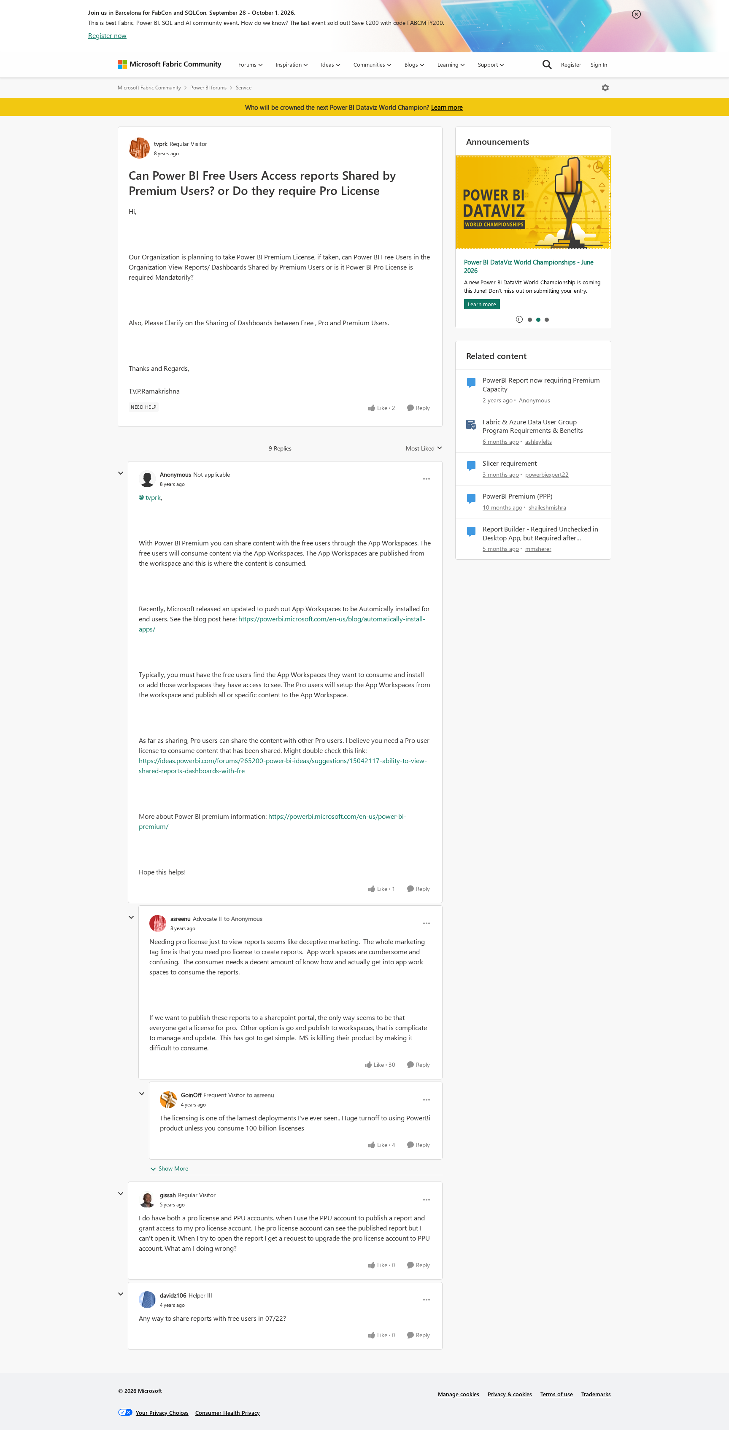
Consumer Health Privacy (227, 1412)
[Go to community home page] (169, 64)
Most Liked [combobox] (424, 448)
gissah (168, 1195)
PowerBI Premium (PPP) (518, 496)
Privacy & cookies (510, 1394)
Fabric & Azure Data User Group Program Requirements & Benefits (533, 426)
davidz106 (173, 1295)
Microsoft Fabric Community (149, 87)
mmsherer (538, 549)
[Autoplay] (519, 319)
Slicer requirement (510, 463)
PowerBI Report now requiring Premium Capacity (541, 384)
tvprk (160, 144)
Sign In (599, 64)
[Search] (547, 64)
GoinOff (191, 1095)
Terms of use (556, 1394)
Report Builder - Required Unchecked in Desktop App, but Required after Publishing (540, 533)
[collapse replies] (121, 473)
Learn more (447, 107)
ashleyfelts (538, 441)
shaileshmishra (547, 507)
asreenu (180, 919)
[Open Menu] (605, 88)
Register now (107, 35)
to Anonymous (243, 919)
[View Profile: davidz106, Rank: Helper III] (147, 1299)
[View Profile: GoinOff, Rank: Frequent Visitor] (168, 1099)
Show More (173, 1168)
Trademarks (596, 1394)
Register (571, 64)
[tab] (529, 319)
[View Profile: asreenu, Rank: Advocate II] (157, 923)
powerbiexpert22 (547, 474)
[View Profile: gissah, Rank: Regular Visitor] (147, 1199)
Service (243, 87)
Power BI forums (208, 87)
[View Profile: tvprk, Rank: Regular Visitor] (139, 148)
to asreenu (260, 1095)
